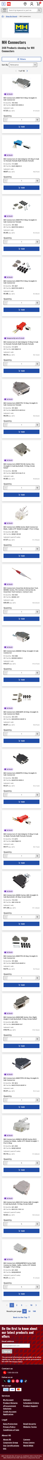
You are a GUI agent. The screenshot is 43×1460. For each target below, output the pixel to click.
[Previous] (16, 71)
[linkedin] (9, 1381)
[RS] (9, 4)
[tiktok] (25, 1381)
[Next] (27, 71)
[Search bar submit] (39, 10)
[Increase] (37, 120)
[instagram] (17, 1381)
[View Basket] (38, 4)
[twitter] (4, 1381)
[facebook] (21, 1381)
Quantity (8, 116)
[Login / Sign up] (32, 4)
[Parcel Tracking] (25, 4)
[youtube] (13, 1381)
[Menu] (3, 4)
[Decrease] (6, 120)
